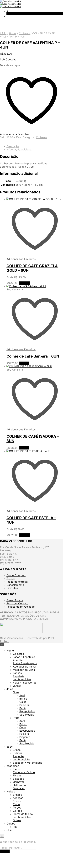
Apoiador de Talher (24, 666)
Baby (9, 746)
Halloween (19, 785)
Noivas (10, 791)
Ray (15, 826)
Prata (16, 717)
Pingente (24, 737)
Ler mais (24, 363)
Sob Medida (26, 714)
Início (3, 33)
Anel (22, 695)
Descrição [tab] (12, 146)
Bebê (22, 708)
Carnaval (18, 781)
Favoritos (12, 588)
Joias (9, 689)
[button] (7, 11)
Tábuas (17, 673)
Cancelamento (15, 584)
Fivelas (17, 775)
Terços (17, 807)
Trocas (10, 578)
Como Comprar (16, 575)
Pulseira (24, 705)
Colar (22, 701)
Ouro (16, 692)
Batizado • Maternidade (27, 762)
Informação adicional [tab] (19, 149)
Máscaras (19, 788)
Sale (9, 830)
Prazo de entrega (17, 581)
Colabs (10, 823)
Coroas (17, 810)
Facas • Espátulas (24, 657)
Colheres (24, 33)
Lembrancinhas (22, 679)
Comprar (24, 283)
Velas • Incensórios (24, 682)
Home (12, 33)
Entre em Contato (17, 603)
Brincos (17, 794)
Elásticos (18, 778)
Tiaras (16, 769)
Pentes (17, 801)
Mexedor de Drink (24, 669)
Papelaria (18, 676)
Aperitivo (18, 660)
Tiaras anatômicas (24, 772)
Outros (17, 685)
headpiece (12, 765)
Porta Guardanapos (25, 663)
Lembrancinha (21, 759)
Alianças (18, 797)
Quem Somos (14, 600)
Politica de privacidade (20, 606)
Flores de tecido (23, 814)
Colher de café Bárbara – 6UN (32, 356)
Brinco (23, 698)
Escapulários (27, 711)
